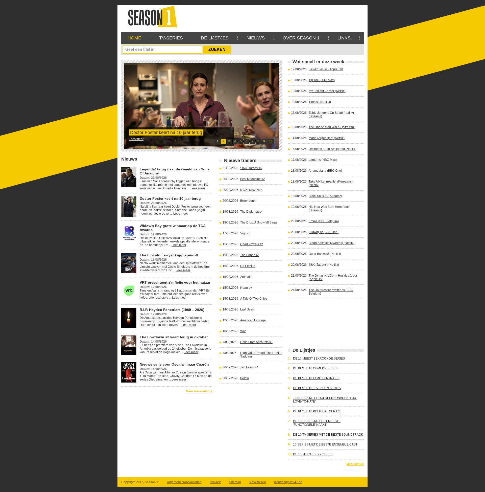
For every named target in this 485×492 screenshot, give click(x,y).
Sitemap (235, 482)
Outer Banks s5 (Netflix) (325, 254)
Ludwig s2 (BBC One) (323, 232)
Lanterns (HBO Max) (323, 160)
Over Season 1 (301, 37)
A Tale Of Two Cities (253, 298)
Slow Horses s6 (251, 168)
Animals (245, 277)
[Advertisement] (272, 16)
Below (244, 378)
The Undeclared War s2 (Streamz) (332, 127)
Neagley (246, 287)
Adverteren (257, 482)
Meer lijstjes (355, 464)
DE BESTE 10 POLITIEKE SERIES (316, 411)
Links (344, 37)
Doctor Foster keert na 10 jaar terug (166, 132)
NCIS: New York (251, 190)
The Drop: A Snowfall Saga (258, 222)
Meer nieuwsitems (199, 391)
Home (134, 37)
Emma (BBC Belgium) (324, 221)
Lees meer (136, 139)
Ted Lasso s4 (249, 367)
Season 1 (150, 16)
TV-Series (171, 37)
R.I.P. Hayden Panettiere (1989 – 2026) (172, 310)
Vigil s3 (245, 233)
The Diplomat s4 (251, 211)
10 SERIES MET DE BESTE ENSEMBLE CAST (325, 444)
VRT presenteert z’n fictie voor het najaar (175, 282)
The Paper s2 (249, 255)
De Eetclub (247, 266)
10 (271, 141)
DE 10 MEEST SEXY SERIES (313, 454)
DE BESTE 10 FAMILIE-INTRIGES (316, 378)
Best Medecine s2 (252, 179)
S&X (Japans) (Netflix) (324, 264)
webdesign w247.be (288, 482)
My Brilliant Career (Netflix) (327, 91)
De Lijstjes (215, 37)
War (243, 331)
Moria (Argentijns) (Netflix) (327, 138)
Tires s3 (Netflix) (320, 102)
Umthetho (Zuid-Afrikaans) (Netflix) (332, 149)
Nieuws (256, 37)
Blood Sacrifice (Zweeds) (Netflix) (331, 243)
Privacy (215, 482)
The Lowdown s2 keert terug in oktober (174, 337)
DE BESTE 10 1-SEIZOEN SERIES (317, 388)
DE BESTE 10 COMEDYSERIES (315, 368)
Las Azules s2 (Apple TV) (326, 69)
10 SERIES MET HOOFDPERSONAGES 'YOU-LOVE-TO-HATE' (325, 399)
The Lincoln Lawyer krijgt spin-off (169, 255)
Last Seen (247, 309)
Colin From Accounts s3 (256, 342)
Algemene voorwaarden (184, 482)
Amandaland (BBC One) (325, 170)
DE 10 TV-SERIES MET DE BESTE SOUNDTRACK (328, 434)
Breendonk (247, 201)
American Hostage (253, 320)
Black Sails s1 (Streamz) (325, 196)
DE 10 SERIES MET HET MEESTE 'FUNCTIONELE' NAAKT (317, 423)
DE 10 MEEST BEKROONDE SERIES (319, 358)
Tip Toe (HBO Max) (322, 80)
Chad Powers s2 (251, 244)
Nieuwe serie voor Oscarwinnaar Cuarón (174, 364)
